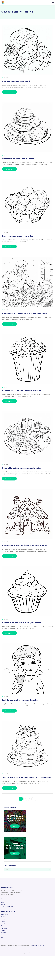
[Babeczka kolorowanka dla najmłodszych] (27, 592)
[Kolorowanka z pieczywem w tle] (27, 205)
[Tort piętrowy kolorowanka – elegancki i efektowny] (27, 747)
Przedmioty (4, 928)
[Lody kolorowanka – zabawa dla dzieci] (27, 669)
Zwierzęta (4, 932)
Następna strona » (34, 799)
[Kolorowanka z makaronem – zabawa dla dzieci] (27, 283)
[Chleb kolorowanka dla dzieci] (27, 50)
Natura (3, 919)
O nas (2, 902)
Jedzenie (6, 77)
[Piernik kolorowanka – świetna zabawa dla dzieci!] (27, 515)
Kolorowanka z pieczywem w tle (17, 236)
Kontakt (3, 904)
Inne (2, 937)
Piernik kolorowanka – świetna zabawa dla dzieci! (25, 545)
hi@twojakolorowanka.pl (38, 945)
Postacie (3, 926)
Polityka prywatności (7, 906)
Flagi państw (4, 914)
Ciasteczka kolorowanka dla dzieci (18, 158)
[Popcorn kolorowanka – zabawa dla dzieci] (27, 360)
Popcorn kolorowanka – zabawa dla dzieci (22, 390)
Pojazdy (3, 923)
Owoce (3, 921)
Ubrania (3, 930)
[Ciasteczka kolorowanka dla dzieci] (27, 128)
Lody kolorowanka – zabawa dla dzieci (20, 700)
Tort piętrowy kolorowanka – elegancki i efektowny (26, 777)
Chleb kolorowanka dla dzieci (16, 81)
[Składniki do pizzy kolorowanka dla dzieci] (27, 437)
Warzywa (3, 935)
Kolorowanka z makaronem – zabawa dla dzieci (24, 313)
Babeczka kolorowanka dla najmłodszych (21, 622)
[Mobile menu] (53, 2)
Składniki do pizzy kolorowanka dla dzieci (21, 468)
